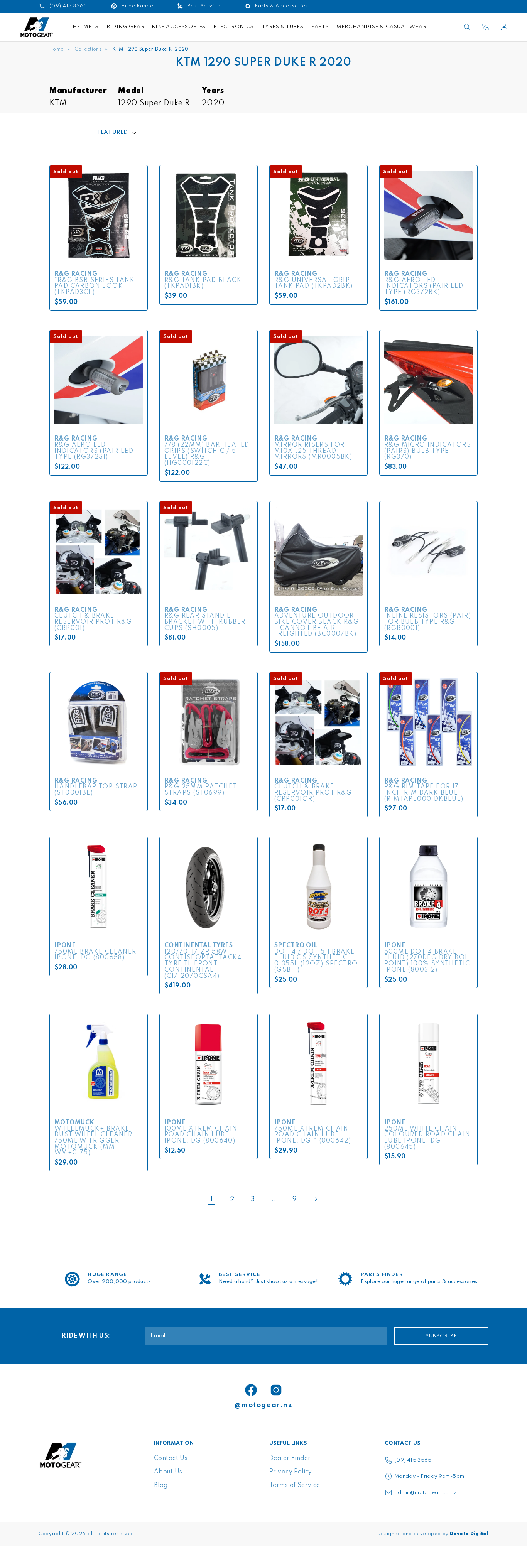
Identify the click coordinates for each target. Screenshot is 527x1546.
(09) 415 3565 (413, 1460)
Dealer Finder (290, 1458)
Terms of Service (294, 1485)
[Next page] (315, 1199)
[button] (467, 27)
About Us (168, 1472)
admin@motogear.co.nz (425, 1492)
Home (56, 49)
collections (87, 49)
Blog (161, 1485)
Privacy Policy (290, 1472)
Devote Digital (469, 1534)
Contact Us (170, 1458)
